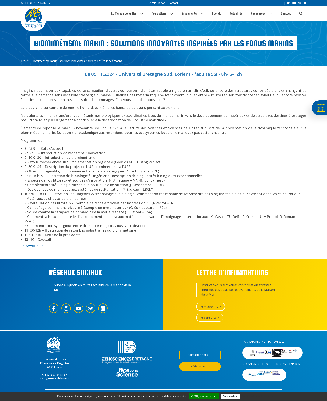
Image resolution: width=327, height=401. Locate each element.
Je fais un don (157, 3)
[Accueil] (33, 18)
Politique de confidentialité (257, 396)
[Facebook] (284, 3)
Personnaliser (230, 396)
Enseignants (189, 13)
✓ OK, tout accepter (204, 396)
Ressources (258, 13)
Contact (173, 3)
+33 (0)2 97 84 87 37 (37, 3)
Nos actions (159, 13)
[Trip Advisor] (299, 3)
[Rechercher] (300, 13)
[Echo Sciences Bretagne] (127, 361)
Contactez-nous (198, 355)
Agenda (216, 13)
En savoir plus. (32, 245)
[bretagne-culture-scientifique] (127, 347)
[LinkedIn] (305, 3)
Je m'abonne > (210, 306)
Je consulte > (209, 317)
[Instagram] (288, 3)
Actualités (236, 13)
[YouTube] (294, 3)
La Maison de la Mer (123, 13)
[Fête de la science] (127, 373)
